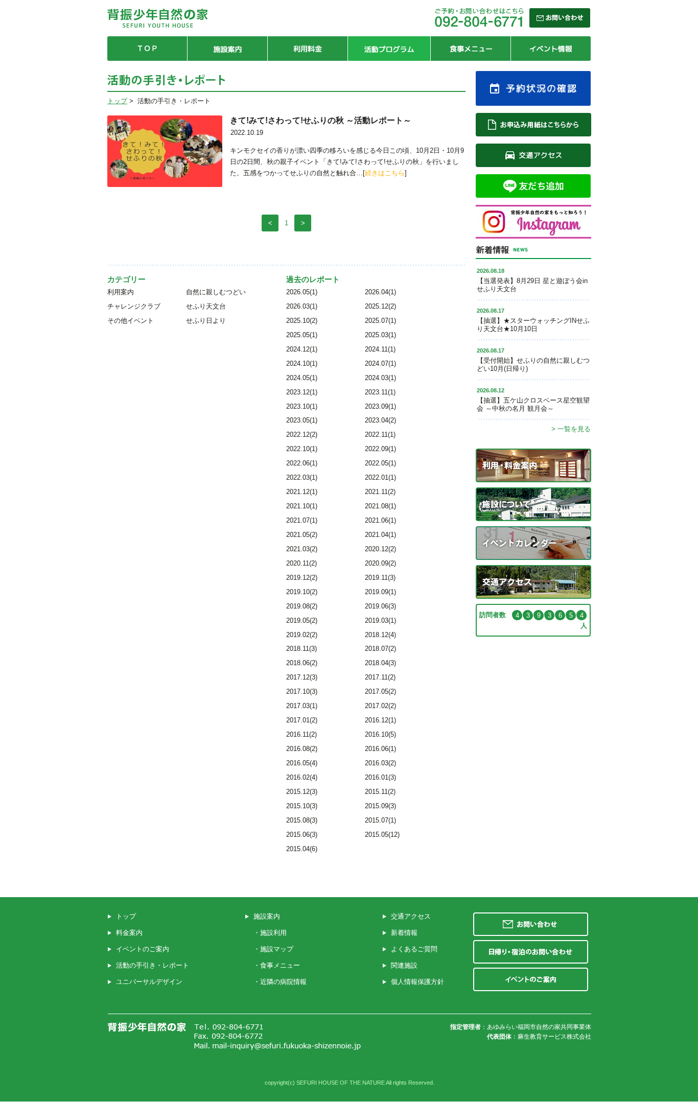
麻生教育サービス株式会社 (554, 1036)
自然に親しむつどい (216, 292)
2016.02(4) (301, 777)
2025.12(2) (380, 306)
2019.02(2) (301, 635)
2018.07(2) (380, 648)
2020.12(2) (380, 549)
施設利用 (273, 932)
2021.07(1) (301, 520)
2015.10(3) (301, 806)
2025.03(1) (380, 335)
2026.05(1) (301, 292)
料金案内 (129, 932)
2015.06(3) (301, 834)
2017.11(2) (380, 677)
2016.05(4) (301, 763)
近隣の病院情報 (283, 982)
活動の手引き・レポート (152, 965)
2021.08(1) (380, 506)
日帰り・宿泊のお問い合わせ (530, 952)
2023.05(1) (301, 420)
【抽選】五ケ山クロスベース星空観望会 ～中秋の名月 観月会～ (533, 404)
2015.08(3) (301, 820)
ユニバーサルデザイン (149, 982)
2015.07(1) (380, 820)
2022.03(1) (301, 477)
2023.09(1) (380, 406)
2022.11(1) (380, 434)
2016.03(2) (380, 763)
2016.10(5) (380, 734)
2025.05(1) (301, 335)
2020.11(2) (301, 563)
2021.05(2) (301, 534)
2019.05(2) (301, 620)
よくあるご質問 (414, 949)
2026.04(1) (380, 292)
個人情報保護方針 (417, 982)
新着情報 (404, 932)
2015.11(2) (380, 791)
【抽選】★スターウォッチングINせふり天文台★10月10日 (533, 325)
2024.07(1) (380, 363)
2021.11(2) (380, 492)
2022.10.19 (246, 132)
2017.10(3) (301, 691)
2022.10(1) (301, 449)
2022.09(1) (380, 449)
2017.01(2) (301, 720)
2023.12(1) (301, 392)
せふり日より (206, 320)
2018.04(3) (380, 663)
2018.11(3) (301, 648)
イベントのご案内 (142, 949)
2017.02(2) (380, 706)
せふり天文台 (206, 306)
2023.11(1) (380, 392)
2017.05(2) (380, 691)
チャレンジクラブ (133, 306)
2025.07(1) (380, 320)
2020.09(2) (380, 563)
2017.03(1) (301, 706)
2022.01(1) (380, 477)
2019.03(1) (380, 620)
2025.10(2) (301, 320)
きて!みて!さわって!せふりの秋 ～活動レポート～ (320, 120)
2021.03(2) (301, 549)
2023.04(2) (380, 420)
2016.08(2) (301, 749)
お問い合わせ (530, 924)
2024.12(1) (301, 349)
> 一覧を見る (571, 429)
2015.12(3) (301, 791)
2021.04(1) (380, 534)
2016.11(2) (301, 734)
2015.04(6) (301, 849)
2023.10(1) (301, 406)
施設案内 (266, 916)
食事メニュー (280, 965)
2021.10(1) (301, 506)
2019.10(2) (301, 592)
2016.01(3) (380, 777)
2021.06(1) (380, 520)
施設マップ (276, 949)
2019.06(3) (380, 606)
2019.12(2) (301, 577)
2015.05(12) (382, 834)
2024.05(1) (301, 378)
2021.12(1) (301, 492)
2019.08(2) (301, 606)
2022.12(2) (301, 434)
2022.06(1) (301, 463)
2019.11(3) (380, 577)
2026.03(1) (301, 306)
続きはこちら (385, 173)
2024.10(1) (301, 363)
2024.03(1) (380, 378)
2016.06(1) (380, 749)
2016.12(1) (380, 720)
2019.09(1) (380, 592)
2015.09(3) (380, 806)
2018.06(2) (301, 663)
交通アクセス (411, 916)
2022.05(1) (380, 463)
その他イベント (130, 320)
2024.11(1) (380, 349)
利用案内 (120, 292)
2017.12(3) (301, 677)
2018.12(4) (380, 635)
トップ (117, 101)
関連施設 (404, 965)
